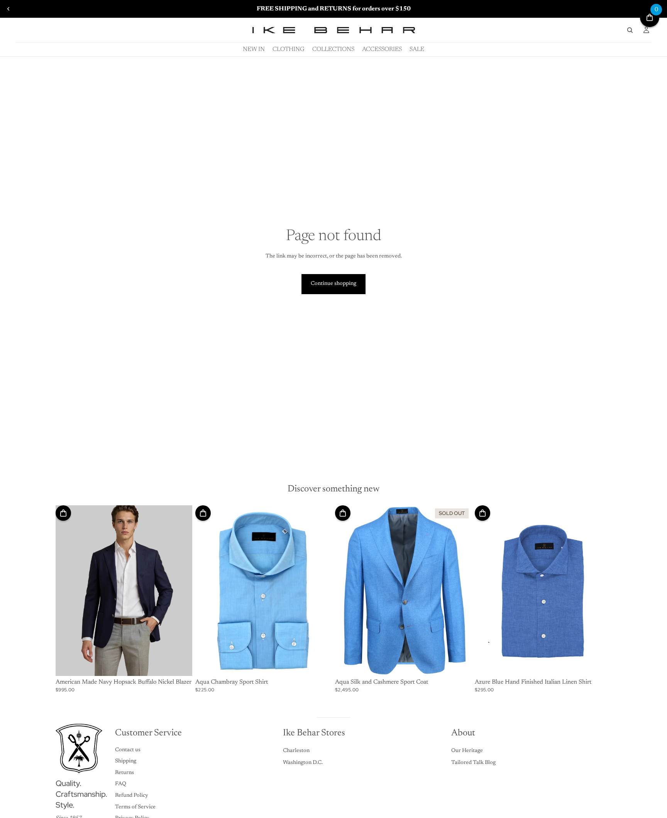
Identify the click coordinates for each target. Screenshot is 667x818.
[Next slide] (180, 590)
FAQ (120, 784)
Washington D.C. (303, 762)
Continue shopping (333, 283)
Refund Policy (131, 795)
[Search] (629, 30)
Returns (124, 773)
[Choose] (180, 664)
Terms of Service (135, 807)
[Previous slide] (8, 8)
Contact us (128, 750)
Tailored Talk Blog (473, 762)
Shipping (125, 761)
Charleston (296, 751)
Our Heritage (467, 751)
